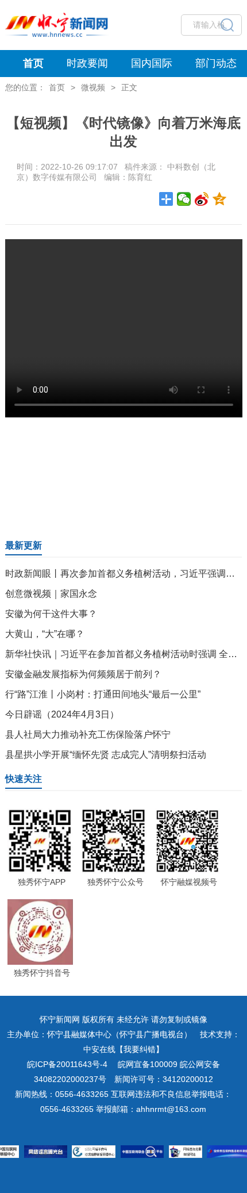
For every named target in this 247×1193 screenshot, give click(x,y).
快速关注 (23, 779)
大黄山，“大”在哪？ (44, 634)
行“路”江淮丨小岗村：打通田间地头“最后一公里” (102, 694)
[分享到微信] (184, 199)
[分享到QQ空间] (220, 199)
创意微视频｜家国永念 (51, 594)
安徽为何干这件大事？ (51, 614)
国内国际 (151, 63)
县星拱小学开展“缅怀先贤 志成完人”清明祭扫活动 (105, 754)
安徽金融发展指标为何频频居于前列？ (83, 674)
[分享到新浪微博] (202, 199)
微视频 (93, 87)
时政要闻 (87, 63)
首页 (33, 63)
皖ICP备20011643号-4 (67, 1064)
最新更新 (23, 545)
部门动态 (216, 63)
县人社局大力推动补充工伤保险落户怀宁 (88, 734)
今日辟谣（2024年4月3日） (62, 714)
